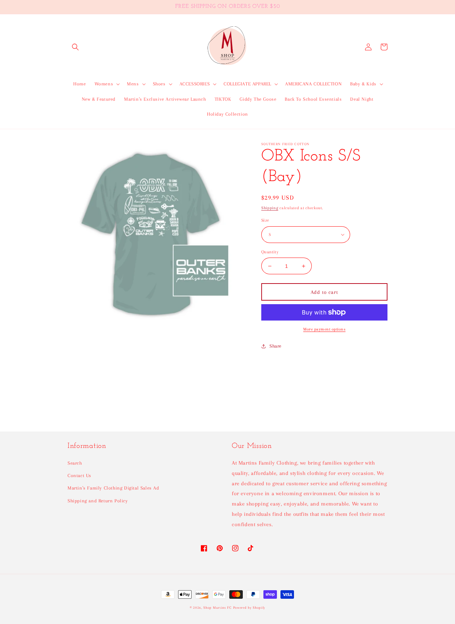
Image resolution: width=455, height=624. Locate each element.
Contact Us (79, 475)
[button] (75, 47)
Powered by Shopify (249, 607)
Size (265, 220)
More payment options (324, 329)
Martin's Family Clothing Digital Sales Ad (113, 488)
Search (75, 463)
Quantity (269, 251)
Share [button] (275, 346)
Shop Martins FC (218, 607)
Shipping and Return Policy (98, 500)
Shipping (269, 208)
